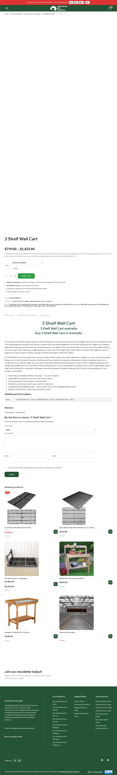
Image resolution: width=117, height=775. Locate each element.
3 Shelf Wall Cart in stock (70, 304)
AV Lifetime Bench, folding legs (16, 578)
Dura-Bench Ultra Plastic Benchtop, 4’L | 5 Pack (76, 528)
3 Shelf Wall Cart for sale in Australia (49, 304)
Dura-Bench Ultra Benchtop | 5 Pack (18, 528)
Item (6, 265)
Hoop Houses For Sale (104, 708)
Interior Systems (16, 14)
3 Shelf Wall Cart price (86, 304)
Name (7, 456)
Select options (56, 584)
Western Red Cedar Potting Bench (72, 578)
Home (7, 14)
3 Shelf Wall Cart (14, 304)
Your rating (9, 426)
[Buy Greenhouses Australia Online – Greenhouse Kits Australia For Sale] (59, 8)
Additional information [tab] (27, 315)
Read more (110, 636)
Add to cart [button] (56, 532)
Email (54, 456)
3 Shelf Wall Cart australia (28, 304)
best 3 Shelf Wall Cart (101, 304)
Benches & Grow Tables (33, 14)
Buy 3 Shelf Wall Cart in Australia (29, 306)
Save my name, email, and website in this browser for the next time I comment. (35, 468)
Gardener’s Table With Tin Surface (17, 632)
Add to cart (26, 276)
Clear (15, 268)
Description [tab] (10, 315)
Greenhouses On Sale (103, 711)
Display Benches (49, 14)
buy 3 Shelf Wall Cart (12, 306)
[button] (110, 8)
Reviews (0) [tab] (45, 315)
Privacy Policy (79, 701)
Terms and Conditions (82, 704)
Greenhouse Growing (67, 632)
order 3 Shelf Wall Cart (48, 306)
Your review (9, 433)
